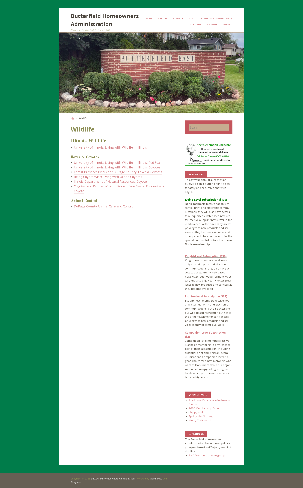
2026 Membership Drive (204, 408)
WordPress (156, 478)
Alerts (192, 18)
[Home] (72, 118)
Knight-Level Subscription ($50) (205, 256)
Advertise (211, 24)
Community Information (215, 18)
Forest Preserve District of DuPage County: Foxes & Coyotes (118, 172)
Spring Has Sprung (201, 416)
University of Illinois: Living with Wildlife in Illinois (110, 147)
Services (227, 24)
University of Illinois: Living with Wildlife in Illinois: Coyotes (117, 167)
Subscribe (195, 24)
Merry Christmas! (200, 420)
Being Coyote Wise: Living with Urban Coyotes (108, 177)
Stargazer (76, 482)
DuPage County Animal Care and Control (104, 206)
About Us (162, 18)
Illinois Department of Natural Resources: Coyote (110, 181)
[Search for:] (209, 127)
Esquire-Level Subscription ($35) (206, 296)
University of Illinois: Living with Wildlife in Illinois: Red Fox (117, 162)
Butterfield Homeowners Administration (113, 478)
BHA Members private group (207, 455)
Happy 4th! (196, 412)
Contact (178, 18)
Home (149, 18)
